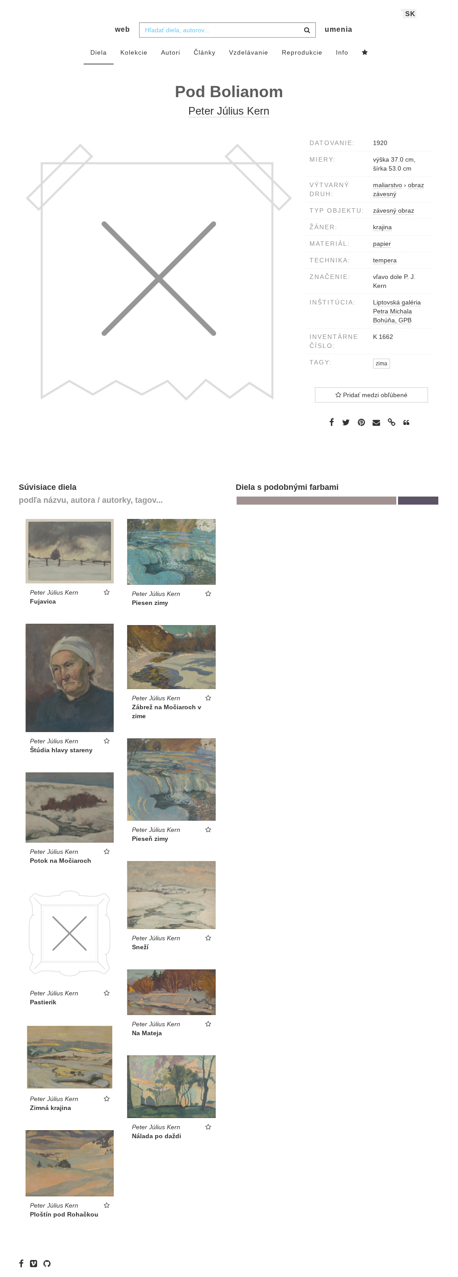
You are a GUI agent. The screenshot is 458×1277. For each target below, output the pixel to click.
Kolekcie (134, 52)
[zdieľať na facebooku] (331, 422)
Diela (98, 52)
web (122, 29)
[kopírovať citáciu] (406, 422)
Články (205, 52)
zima (381, 363)
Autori (170, 52)
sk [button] (410, 13)
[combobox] (227, 30)
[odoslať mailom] (376, 422)
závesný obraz (393, 210)
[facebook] (23, 1263)
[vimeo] (36, 1263)
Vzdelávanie (248, 52)
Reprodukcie (302, 52)
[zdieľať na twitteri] (346, 422)
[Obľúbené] (365, 52)
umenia (338, 29)
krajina (382, 227)
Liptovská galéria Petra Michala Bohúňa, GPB (397, 311)
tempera (385, 260)
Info (342, 52)
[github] (49, 1263)
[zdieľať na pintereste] (361, 422)
